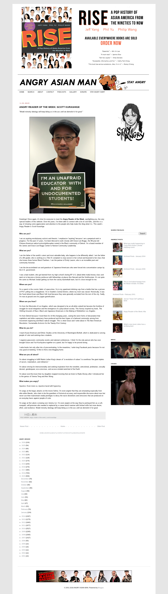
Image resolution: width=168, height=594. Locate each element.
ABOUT (40, 92)
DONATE (83, 92)
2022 (24, 455)
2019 (24, 464)
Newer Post (24, 426)
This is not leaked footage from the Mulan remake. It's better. (134, 283)
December (25, 479)
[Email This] (25, 414)
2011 (24, 525)
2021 (24, 458)
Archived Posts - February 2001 (124, 294)
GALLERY (73, 92)
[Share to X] (30, 414)
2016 (24, 473)
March (23, 506)
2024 (24, 449)
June (23, 497)
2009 (24, 531)
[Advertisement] (130, 185)
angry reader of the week (38, 417)
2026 (24, 442)
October (24, 485)
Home (63, 426)
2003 (24, 550)
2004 (24, 547)
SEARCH (31, 92)
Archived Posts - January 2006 (134, 269)
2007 (24, 538)
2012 (24, 522)
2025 (24, 445)
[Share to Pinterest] (35, 414)
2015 (24, 476)
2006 (24, 541)
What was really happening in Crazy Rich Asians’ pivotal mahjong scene (134, 245)
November (25, 482)
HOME (21, 92)
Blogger (101, 588)
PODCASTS (61, 92)
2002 (24, 553)
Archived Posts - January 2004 (134, 256)
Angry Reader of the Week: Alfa (135, 312)
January (24, 512)
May (23, 500)
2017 (24, 470)
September (25, 488)
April (23, 503)
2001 (24, 556)
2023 (24, 452)
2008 (24, 535)
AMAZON (75, 433)
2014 (24, 516)
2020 (24, 461)
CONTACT (50, 92)
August (24, 491)
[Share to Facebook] (33, 414)
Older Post (101, 426)
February (24, 509)
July (22, 494)
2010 (24, 528)
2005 (24, 544)
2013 (24, 519)
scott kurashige (51, 417)
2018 (24, 467)
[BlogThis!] (28, 414)
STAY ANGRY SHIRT (97, 92)
